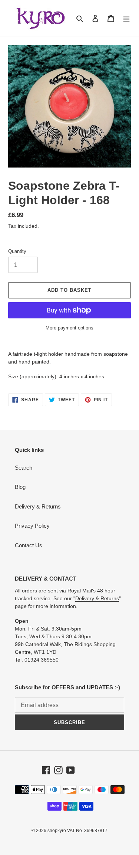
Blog (20, 487)
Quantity (17, 251)
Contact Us (28, 545)
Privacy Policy (32, 526)
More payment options (69, 328)
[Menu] (126, 18)
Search (23, 467)
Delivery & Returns (38, 506)
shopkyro (56, 830)
